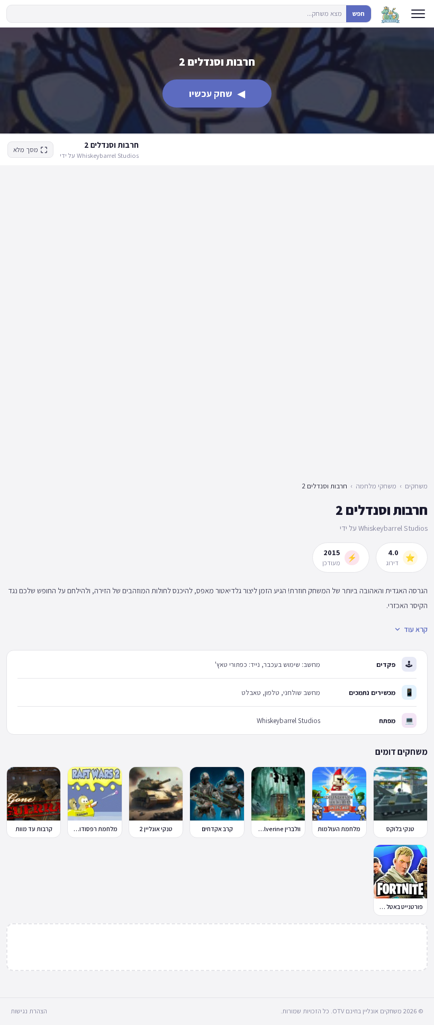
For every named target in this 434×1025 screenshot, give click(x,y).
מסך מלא (25, 149)
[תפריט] (418, 13)
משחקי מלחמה (376, 486)
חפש (358, 13)
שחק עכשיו (217, 93)
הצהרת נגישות (29, 1010)
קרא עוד (416, 629)
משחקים (416, 486)
